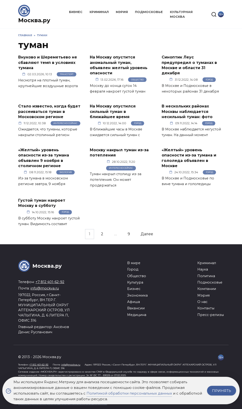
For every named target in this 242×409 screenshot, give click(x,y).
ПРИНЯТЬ (221, 390)
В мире (133, 263)
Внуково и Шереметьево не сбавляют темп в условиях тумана (47, 62)
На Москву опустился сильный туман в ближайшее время (113, 111)
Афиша (133, 302)
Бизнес (75, 12)
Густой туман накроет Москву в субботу (41, 203)
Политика (206, 276)
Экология (65, 172)
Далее (147, 234)
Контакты (205, 308)
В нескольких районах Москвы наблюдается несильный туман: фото (187, 111)
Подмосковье (149, 12)
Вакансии (136, 308)
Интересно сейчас (65, 123)
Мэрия (122, 12)
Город (209, 79)
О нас (202, 302)
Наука (202, 269)
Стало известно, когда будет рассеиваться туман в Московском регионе (49, 111)
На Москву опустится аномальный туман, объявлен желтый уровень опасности (118, 65)
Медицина (136, 315)
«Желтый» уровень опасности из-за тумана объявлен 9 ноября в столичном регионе (43, 157)
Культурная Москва (181, 14)
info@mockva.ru (44, 288)
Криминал (99, 12)
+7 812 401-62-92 (49, 282)
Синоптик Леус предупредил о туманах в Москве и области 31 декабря (189, 65)
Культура (135, 282)
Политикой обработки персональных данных (129, 393)
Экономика (137, 295)
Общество (137, 79)
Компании (206, 289)
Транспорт (66, 74)
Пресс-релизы (210, 315)
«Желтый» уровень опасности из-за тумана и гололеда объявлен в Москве (189, 157)
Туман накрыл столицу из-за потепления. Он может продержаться (115, 179)
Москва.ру (34, 20)
